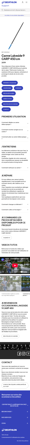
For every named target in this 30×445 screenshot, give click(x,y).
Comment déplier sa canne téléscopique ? (10, 123)
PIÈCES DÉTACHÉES (8, 93)
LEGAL (4, 423)
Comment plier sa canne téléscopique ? (14, 138)
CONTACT (6, 109)
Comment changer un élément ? (12, 204)
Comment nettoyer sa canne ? (11, 168)
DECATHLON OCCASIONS (10, 104)
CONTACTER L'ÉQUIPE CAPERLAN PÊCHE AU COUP (14, 385)
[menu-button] (26, 2)
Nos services (6, 417)
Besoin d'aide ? (7, 411)
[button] (10, 287)
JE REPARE (18, 88)
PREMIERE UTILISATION (9, 82)
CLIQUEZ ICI (6, 237)
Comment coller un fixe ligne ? (12, 209)
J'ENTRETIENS (7, 88)
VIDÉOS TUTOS (7, 98)
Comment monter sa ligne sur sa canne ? (12, 130)
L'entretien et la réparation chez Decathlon (14, 405)
